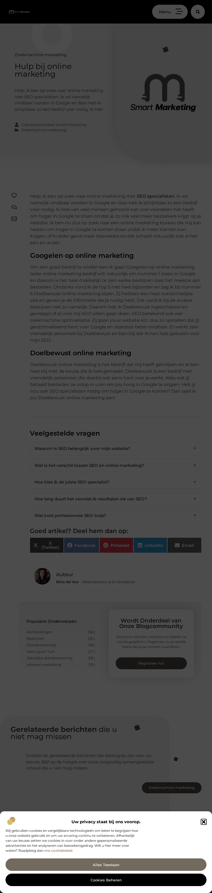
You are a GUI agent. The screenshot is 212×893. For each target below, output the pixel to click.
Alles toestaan (106, 865)
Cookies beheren (106, 880)
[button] (203, 822)
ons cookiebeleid (58, 850)
